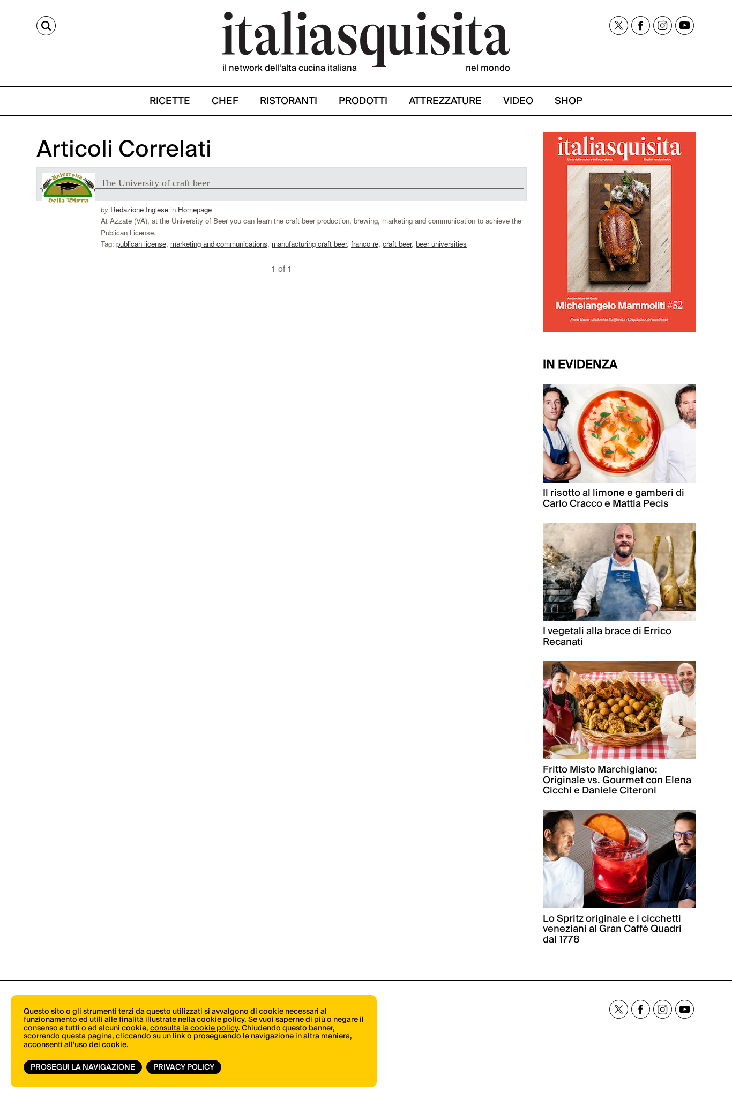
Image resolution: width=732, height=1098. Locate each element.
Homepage (195, 209)
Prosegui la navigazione (83, 1067)
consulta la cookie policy (194, 1028)
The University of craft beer (155, 182)
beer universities (441, 244)
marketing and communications (218, 244)
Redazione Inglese (139, 209)
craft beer (397, 244)
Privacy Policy (183, 1067)
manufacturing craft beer (309, 244)
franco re (364, 244)
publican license (141, 244)
